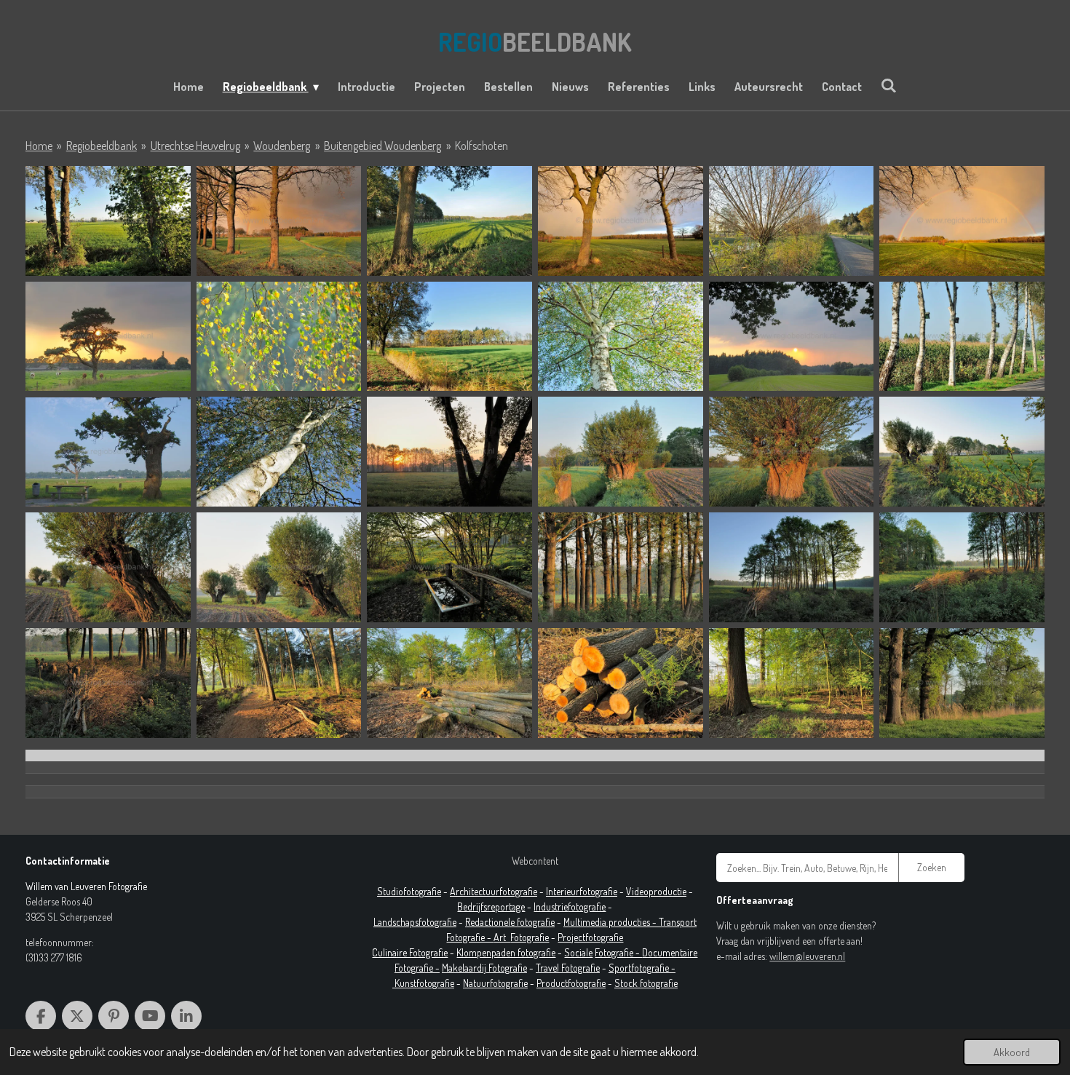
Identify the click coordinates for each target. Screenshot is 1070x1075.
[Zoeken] (888, 85)
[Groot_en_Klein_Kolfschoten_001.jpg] (108, 336)
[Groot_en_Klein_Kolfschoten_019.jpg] (108, 683)
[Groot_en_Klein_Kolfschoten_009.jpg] (449, 451)
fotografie (587, 906)
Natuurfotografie (495, 983)
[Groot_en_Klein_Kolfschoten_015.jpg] (449, 567)
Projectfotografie (590, 937)
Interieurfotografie (581, 891)
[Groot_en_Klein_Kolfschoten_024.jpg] (961, 683)
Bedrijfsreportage (491, 906)
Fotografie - (618, 952)
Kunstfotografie (424, 983)
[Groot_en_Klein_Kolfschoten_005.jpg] (791, 336)
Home (38, 145)
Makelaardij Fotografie (484, 967)
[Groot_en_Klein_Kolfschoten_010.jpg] (620, 451)
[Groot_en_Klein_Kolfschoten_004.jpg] (620, 336)
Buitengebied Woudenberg (382, 145)
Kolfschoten (481, 145)
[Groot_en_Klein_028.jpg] (108, 221)
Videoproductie (656, 891)
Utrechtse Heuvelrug (195, 145)
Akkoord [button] (1012, 1051)
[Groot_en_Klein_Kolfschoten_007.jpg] (108, 451)
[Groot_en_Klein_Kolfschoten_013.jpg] (108, 567)
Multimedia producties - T (613, 922)
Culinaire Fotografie (410, 952)
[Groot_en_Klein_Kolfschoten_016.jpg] (620, 567)
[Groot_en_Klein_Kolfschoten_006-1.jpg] (961, 336)
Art (502, 937)
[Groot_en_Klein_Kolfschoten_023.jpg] (791, 683)
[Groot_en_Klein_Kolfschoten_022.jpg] (620, 683)
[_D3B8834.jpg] (620, 221)
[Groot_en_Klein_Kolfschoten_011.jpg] (791, 451)
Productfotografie (571, 983)
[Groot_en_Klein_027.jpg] (449, 221)
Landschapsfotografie (414, 922)
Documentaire (669, 952)
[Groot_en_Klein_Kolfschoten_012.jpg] (961, 451)
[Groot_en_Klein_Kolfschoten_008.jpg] (279, 451)
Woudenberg (281, 145)
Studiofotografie (409, 891)
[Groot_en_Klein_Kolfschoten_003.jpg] (449, 336)
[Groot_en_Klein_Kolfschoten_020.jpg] (279, 683)
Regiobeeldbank (101, 145)
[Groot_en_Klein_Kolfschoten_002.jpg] (279, 336)
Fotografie (529, 937)
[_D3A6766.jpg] (279, 221)
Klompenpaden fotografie (505, 952)
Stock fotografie (646, 983)
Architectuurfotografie (493, 891)
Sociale (578, 952)
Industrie (551, 906)
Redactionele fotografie (510, 922)
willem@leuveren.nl (807, 956)
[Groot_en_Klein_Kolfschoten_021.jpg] (449, 683)
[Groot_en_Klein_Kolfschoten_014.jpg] (279, 567)
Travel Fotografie (568, 967)
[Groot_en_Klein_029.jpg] (791, 221)
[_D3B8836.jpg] (961, 221)
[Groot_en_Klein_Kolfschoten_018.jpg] (961, 567)
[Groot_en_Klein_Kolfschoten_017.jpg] (791, 567)
